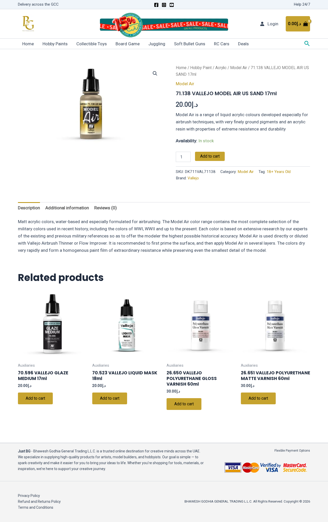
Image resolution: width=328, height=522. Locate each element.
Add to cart (210, 156)
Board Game (128, 43)
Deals (243, 43)
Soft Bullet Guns (189, 43)
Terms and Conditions (35, 507)
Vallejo (193, 178)
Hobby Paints (55, 43)
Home (28, 43)
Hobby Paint (201, 67)
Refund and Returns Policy (39, 501)
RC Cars (221, 43)
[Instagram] (164, 5)
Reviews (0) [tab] (105, 207)
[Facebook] (156, 5)
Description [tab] (29, 207)
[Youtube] (171, 5)
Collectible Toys (91, 43)
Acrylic (221, 67)
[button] (307, 44)
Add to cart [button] (35, 398)
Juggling (156, 43)
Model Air (238, 67)
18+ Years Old (278, 171)
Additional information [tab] (67, 207)
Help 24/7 (302, 4)
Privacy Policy (29, 496)
